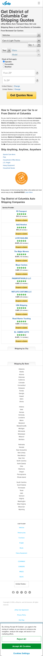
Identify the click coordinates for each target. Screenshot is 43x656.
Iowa (21, 409)
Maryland (22, 423)
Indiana (21, 407)
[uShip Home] (6, 3)
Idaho (21, 399)
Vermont (21, 496)
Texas (21, 490)
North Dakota (21, 463)
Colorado (22, 382)
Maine (21, 420)
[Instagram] (17, 593)
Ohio (21, 466)
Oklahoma (21, 469)
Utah (21, 493)
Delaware (21, 388)
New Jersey (21, 452)
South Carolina (21, 482)
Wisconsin (21, 507)
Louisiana (21, 417)
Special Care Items (9, 154)
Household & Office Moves (11, 160)
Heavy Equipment (9, 165)
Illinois (21, 401)
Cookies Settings (21, 653)
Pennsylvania (21, 474)
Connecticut (21, 385)
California (21, 380)
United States (7, 86)
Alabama (21, 369)
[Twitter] (21, 593)
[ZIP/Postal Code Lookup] (37, 73)
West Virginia (21, 504)
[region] (21, 639)
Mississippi (21, 434)
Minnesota (21, 431)
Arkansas (22, 377)
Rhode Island (21, 477)
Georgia (21, 393)
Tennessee (21, 488)
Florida (21, 391)
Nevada (21, 447)
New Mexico (22, 455)
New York (21, 458)
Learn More (29, 192)
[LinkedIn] (30, 593)
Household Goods (9, 168)
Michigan (21, 428)
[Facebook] (13, 593)
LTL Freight (6, 162)
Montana (21, 439)
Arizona (21, 374)
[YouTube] (26, 593)
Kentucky (21, 415)
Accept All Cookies (21, 646)
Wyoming (22, 509)
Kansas (21, 412)
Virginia (21, 498)
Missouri (21, 436)
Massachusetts (21, 426)
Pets (4, 157)
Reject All (21, 639)
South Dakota (21, 485)
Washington (21, 501)
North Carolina (21, 461)
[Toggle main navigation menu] (39, 3)
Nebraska (21, 444)
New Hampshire (21, 450)
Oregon (21, 472)
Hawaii (21, 396)
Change (17, 86)
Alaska (21, 372)
